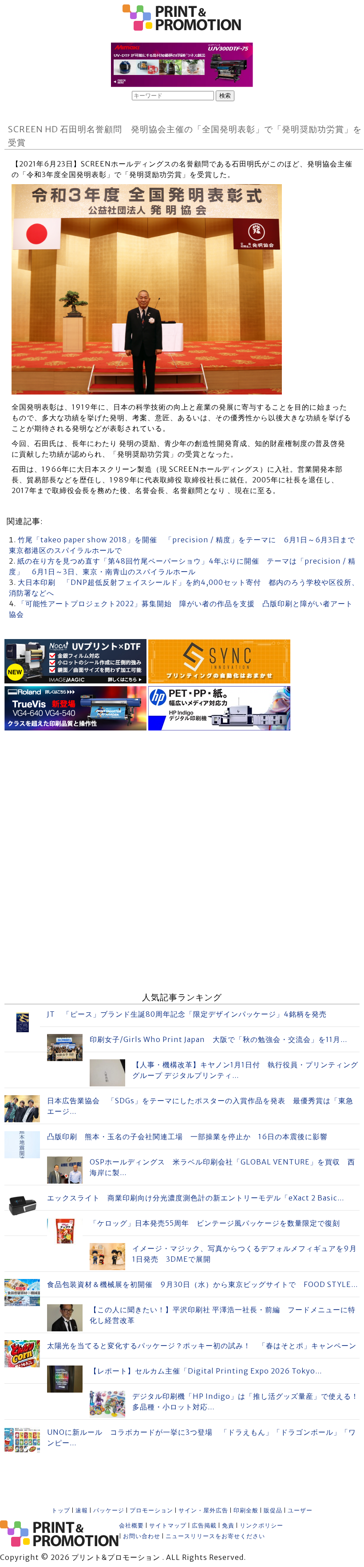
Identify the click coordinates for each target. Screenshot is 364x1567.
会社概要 (131, 1525)
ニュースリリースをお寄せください (215, 1536)
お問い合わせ (141, 1536)
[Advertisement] (182, 795)
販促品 (273, 1510)
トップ (60, 1510)
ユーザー (300, 1510)
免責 (228, 1525)
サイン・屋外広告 (203, 1510)
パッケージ (108, 1510)
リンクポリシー (261, 1525)
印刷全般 (245, 1510)
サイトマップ (167, 1525)
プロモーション (151, 1510)
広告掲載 (204, 1525)
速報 (81, 1510)
